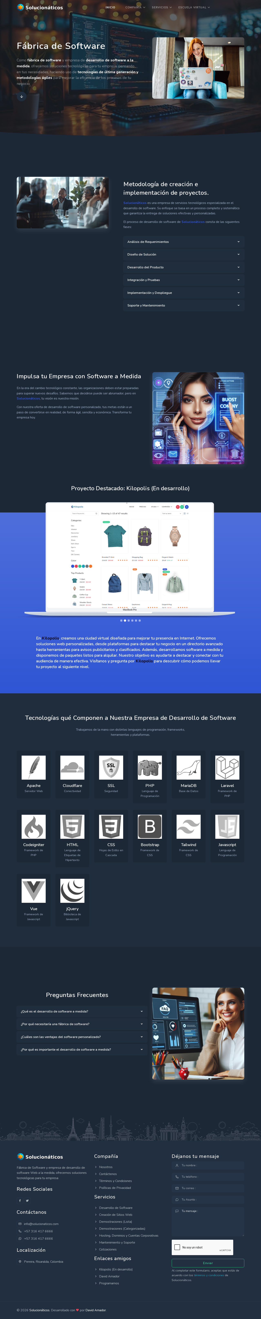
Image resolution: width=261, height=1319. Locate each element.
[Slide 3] (128, 620)
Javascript (227, 845)
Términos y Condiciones (115, 1181)
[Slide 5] (136, 621)
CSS (111, 845)
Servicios (160, 7)
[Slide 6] (140, 621)
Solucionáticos (39, 1310)
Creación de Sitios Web (115, 1215)
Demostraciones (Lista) (115, 1221)
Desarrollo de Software (115, 1208)
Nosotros (105, 1167)
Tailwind (188, 845)
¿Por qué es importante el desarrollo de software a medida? (66, 1049)
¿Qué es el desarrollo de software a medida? (54, 1011)
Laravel (227, 785)
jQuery (72, 909)
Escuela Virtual (192, 7)
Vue (33, 909)
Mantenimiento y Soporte (116, 1242)
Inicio (110, 7)
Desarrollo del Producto (145, 267)
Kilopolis (50, 638)
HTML (72, 845)
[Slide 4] (132, 621)
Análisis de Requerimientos (148, 242)
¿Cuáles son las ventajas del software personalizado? (61, 1037)
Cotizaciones (107, 1249)
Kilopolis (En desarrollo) (115, 1269)
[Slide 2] (125, 621)
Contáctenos (107, 1174)
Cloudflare (72, 785)
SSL (111, 785)
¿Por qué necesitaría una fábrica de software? (55, 1024)
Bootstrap (150, 845)
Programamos (108, 1283)
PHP (149, 785)
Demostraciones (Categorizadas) (121, 1228)
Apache (34, 785)
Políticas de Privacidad (114, 1188)
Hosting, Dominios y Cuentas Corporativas (128, 1235)
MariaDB (189, 785)
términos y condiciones (209, 1275)
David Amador (108, 1276)
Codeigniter (33, 845)
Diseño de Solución (141, 254)
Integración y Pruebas (143, 280)
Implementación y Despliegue (149, 293)
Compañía (133, 7)
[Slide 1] (121, 621)
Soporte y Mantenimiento (146, 305)
